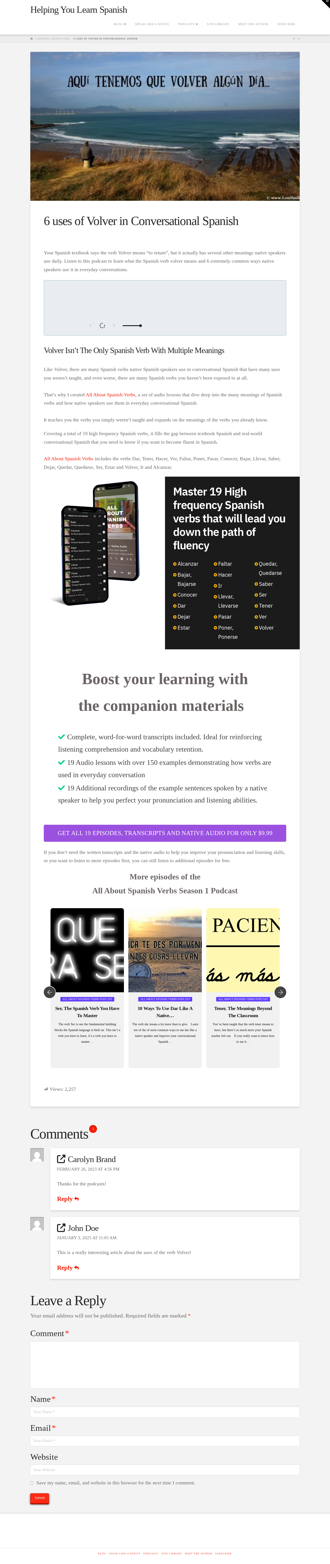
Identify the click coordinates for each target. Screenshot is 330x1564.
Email (43, 1428)
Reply (65, 1198)
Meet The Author (198, 1553)
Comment (49, 1333)
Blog (102, 1553)
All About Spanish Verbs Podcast (87, 999)
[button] (325, 4)
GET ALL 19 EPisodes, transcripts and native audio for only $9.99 (165, 833)
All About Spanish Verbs (110, 394)
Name (43, 1399)
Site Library (172, 1553)
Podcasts (151, 1553)
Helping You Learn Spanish (78, 9)
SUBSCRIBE (223, 1553)
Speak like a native (125, 1553)
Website (44, 1456)
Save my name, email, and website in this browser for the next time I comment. (115, 1482)
